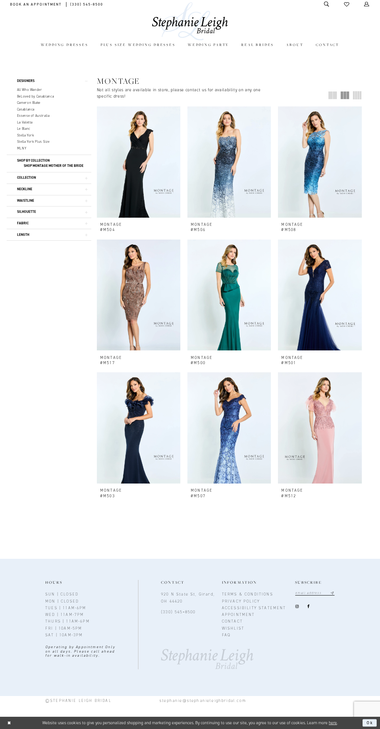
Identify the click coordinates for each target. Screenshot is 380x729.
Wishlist (233, 628)
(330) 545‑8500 (178, 611)
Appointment (238, 614)
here (333, 723)
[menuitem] (64, 45)
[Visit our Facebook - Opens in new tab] (308, 606)
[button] (347, 4)
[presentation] (138, 161)
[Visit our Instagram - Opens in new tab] (297, 606)
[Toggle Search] (327, 4)
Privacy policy (241, 601)
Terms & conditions (247, 594)
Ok (370, 723)
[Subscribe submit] (332, 593)
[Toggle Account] (367, 4)
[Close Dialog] (9, 723)
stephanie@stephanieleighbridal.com (203, 700)
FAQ (226, 634)
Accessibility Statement (254, 607)
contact (232, 621)
